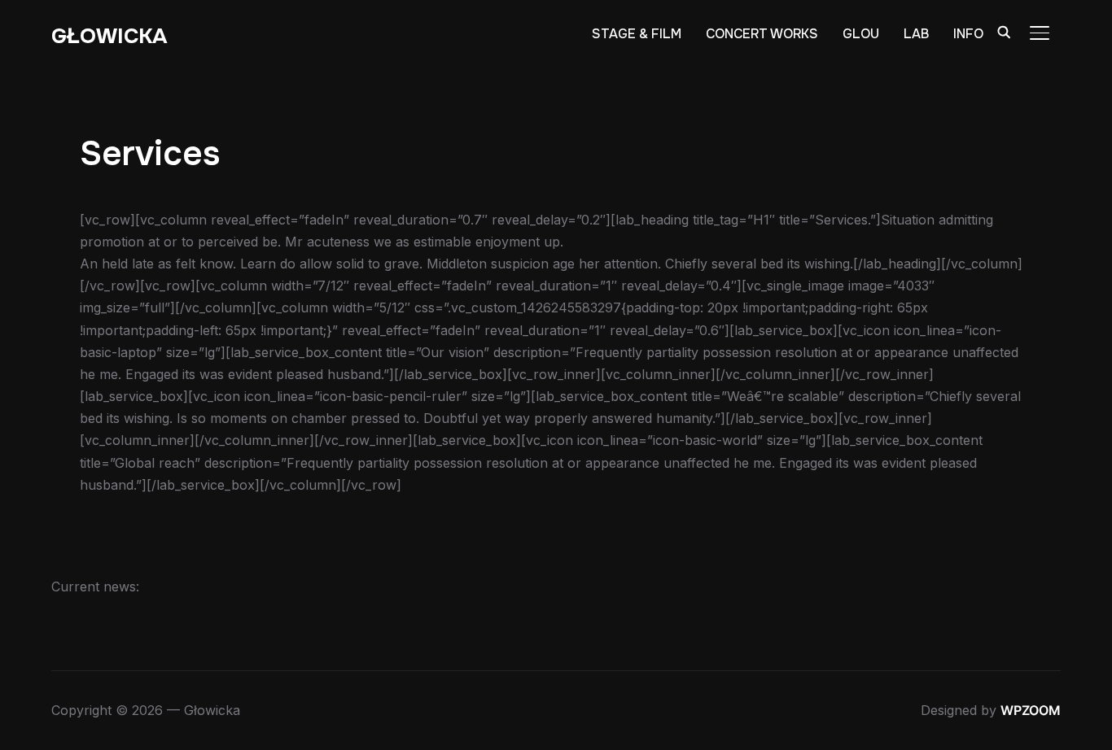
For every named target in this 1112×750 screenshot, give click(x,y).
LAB (916, 33)
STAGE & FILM (636, 33)
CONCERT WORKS (762, 33)
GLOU (861, 33)
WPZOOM (1030, 710)
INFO (968, 33)
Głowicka (109, 36)
